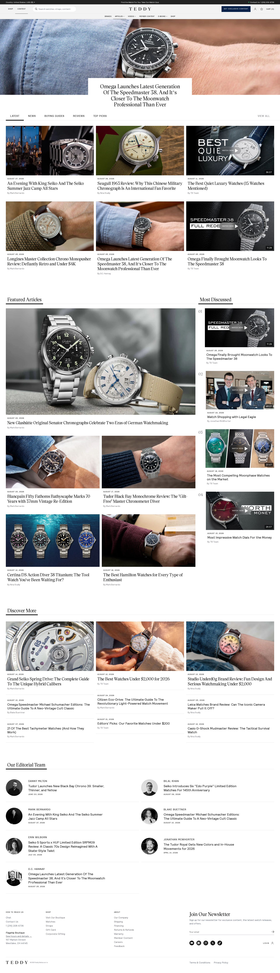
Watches (50, 921)
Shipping (118, 921)
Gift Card (51, 929)
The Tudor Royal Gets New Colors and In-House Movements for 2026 (199, 846)
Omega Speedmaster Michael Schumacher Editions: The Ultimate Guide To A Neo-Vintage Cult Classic (202, 816)
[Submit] (273, 931)
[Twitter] (212, 943)
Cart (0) (270, 9)
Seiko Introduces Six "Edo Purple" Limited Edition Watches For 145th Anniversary (200, 788)
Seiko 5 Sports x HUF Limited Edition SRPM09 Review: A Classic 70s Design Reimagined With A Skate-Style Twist (63, 846)
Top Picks (100, 116)
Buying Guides (54, 116)
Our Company (121, 917)
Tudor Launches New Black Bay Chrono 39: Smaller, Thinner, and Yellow (66, 788)
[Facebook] (198, 943)
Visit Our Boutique (55, 917)
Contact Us (12, 921)
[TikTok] (219, 943)
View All (264, 116)
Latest (14, 116)
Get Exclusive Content (236, 9)
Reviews (79, 116)
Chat (8, 917)
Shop (10, 9)
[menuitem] (108, 16)
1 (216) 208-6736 (15, 925)
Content (22, 9)
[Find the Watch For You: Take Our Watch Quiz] (140, 2)
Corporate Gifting (55, 933)
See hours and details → (19, 936)
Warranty (119, 933)
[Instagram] (205, 943)
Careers (118, 942)
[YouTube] (191, 943)
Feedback (119, 946)
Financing (119, 925)
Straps (49, 925)
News (32, 116)
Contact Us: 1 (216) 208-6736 (262, 2)
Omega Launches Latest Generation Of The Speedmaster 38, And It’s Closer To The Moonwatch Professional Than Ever (66, 878)
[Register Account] (255, 9)
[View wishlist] (261, 9)
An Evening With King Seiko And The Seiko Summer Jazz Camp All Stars (65, 816)
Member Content (123, 937)
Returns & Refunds (124, 929)
